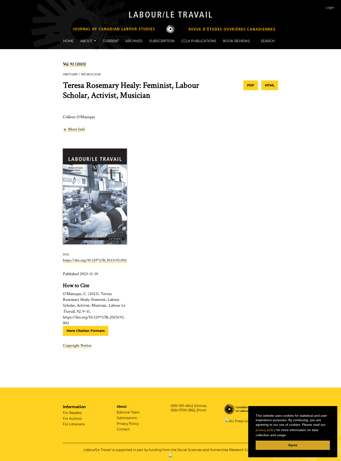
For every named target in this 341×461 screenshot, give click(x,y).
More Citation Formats (86, 331)
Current (111, 41)
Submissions (127, 418)
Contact (123, 429)
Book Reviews (236, 41)
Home (68, 41)
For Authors (72, 418)
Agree (292, 445)
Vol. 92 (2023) (74, 64)
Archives (133, 41)
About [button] (86, 41)
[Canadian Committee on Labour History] (244, 408)
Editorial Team (128, 412)
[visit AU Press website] (238, 421)
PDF (250, 85)
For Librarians (74, 424)
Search (267, 41)
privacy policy (265, 430)
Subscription (161, 41)
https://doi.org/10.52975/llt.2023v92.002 (95, 260)
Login (330, 7)
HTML (269, 85)
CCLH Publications (198, 41)
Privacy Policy (128, 424)
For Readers (72, 413)
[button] (74, 129)
